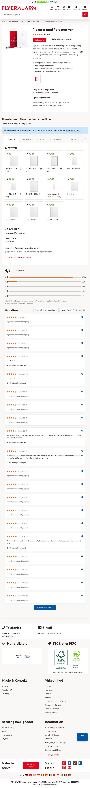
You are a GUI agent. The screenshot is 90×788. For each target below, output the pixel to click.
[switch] (27, 656)
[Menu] (29, 654)
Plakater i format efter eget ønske (47, 105)
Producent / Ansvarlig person (45, 92)
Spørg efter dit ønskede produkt (19, 257)
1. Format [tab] (11, 139)
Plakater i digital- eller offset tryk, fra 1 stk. (51, 102)
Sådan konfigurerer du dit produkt (16, 124)
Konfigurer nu (39, 40)
